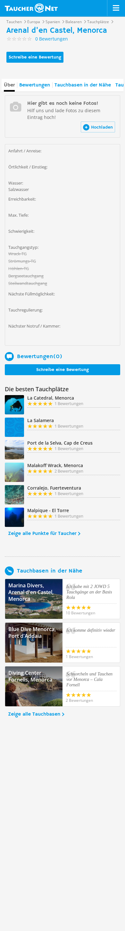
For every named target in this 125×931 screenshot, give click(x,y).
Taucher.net (31, 8)
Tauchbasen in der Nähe (82, 85)
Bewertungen (34, 85)
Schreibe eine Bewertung (35, 57)
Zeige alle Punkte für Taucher (42, 533)
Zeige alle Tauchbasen (34, 714)
